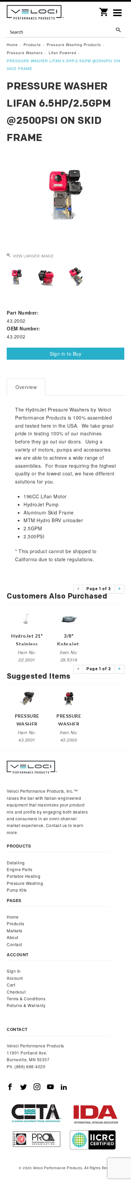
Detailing (16, 862)
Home (12, 917)
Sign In (14, 971)
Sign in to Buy (65, 353)
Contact (14, 944)
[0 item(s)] (104, 9)
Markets (15, 930)
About (12, 937)
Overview (26, 387)
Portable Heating (23, 876)
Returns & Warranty (26, 1005)
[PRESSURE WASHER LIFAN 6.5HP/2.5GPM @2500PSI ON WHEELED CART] (69, 698)
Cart (11, 985)
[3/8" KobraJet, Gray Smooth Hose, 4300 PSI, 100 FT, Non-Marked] (69, 618)
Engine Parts (19, 869)
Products (15, 923)
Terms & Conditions (26, 998)
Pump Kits (17, 890)
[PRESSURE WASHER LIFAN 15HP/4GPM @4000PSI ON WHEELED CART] (27, 698)
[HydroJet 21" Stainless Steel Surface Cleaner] (27, 618)
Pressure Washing (25, 883)
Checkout (16, 992)
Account (15, 978)
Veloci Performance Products (35, 13)
